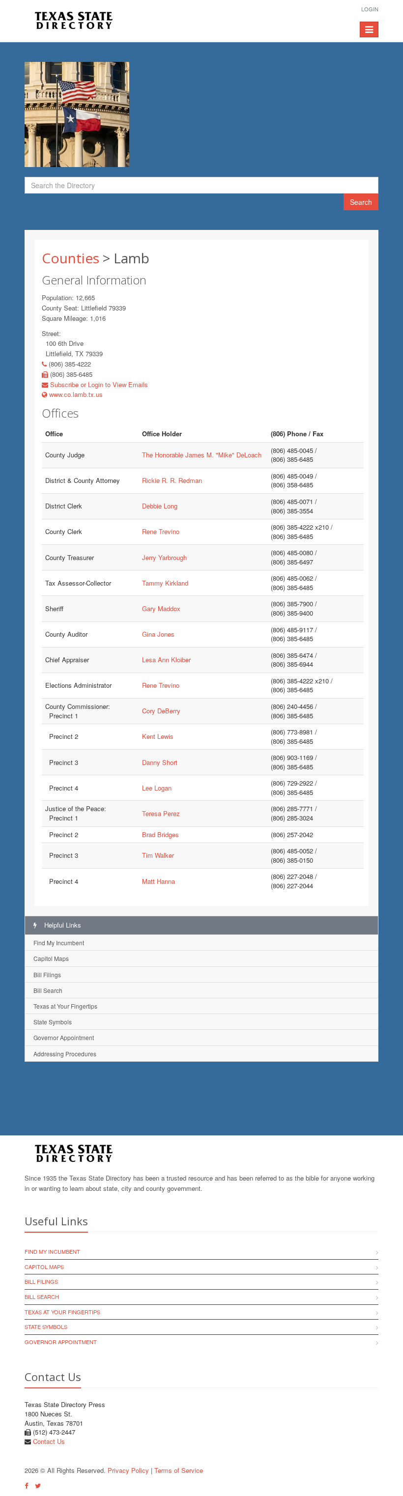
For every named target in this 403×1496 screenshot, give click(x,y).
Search (361, 202)
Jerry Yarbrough (164, 557)
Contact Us (49, 1441)
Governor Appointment (63, 1037)
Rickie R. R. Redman (172, 480)
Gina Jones (158, 634)
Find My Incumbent (58, 942)
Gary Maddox (161, 608)
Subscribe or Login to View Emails (98, 384)
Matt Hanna (158, 881)
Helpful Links (61, 925)
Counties (70, 258)
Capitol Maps (51, 958)
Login (369, 9)
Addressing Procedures (64, 1053)
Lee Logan (157, 787)
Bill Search (47, 990)
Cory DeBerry (161, 710)
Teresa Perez (161, 813)
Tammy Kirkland (165, 583)
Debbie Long (159, 505)
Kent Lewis (157, 736)
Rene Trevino (160, 531)
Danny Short (159, 762)
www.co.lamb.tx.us (75, 394)
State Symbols (52, 1021)
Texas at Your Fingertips (65, 1006)
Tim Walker (158, 855)
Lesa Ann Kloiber (166, 659)
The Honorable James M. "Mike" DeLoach (201, 454)
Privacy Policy (128, 1470)
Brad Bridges (160, 834)
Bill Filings (47, 974)
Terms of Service (178, 1470)
